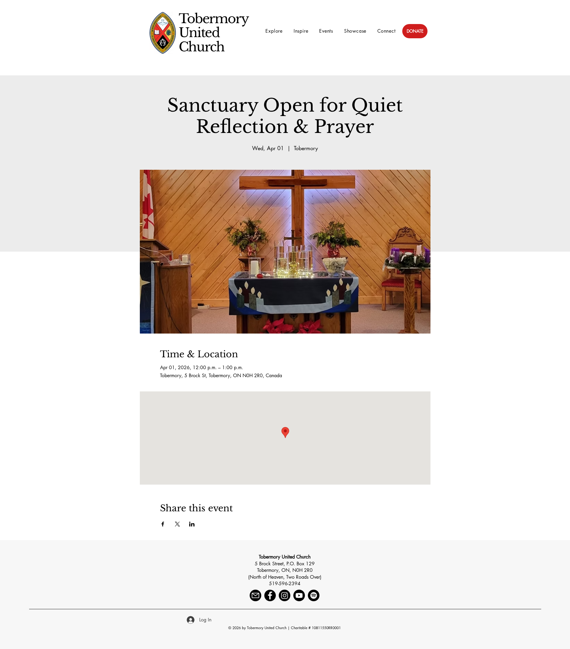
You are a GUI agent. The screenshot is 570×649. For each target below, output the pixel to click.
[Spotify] (313, 595)
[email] (255, 595)
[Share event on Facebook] (163, 524)
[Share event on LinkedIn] (192, 524)
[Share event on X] (177, 524)
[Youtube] (299, 595)
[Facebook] (270, 595)
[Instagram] (284, 595)
